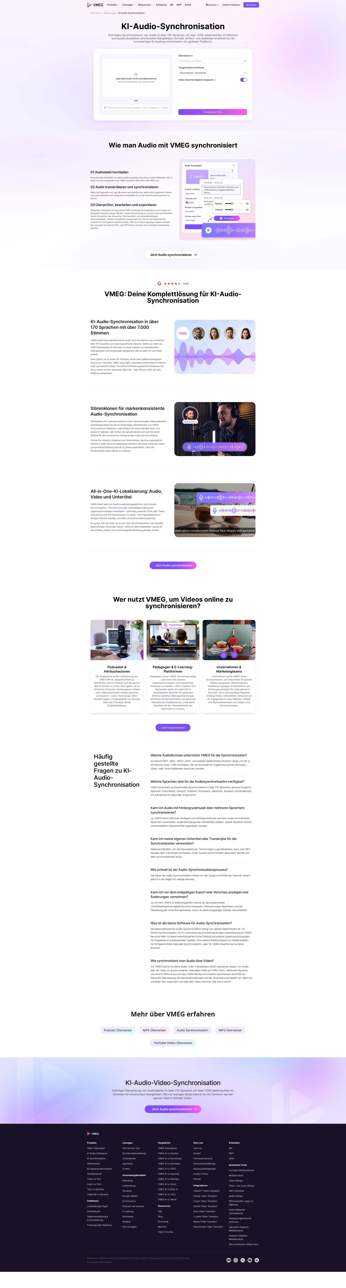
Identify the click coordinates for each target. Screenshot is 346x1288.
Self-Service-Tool (131, 1148)
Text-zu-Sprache (95, 1189)
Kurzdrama (127, 1216)
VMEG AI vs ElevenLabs (170, 1158)
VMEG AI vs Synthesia (169, 1163)
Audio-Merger (236, 1196)
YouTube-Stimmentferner (241, 1170)
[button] (113, 5)
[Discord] (229, 1260)
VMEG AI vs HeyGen (168, 1153)
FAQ (160, 1211)
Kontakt (197, 1153)
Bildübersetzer (236, 1175)
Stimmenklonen (98, 428)
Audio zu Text (94, 1184)
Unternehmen (129, 1158)
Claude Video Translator (205, 1196)
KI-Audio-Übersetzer (97, 1153)
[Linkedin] (257, 1260)
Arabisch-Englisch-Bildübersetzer (238, 1237)
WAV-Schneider (236, 1190)
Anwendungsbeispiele (134, 1175)
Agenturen (127, 1163)
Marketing (127, 1180)
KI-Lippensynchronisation (99, 1168)
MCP (231, 1153)
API (230, 1148)
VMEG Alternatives (167, 1148)
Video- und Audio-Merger (241, 1185)
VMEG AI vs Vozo (167, 1194)
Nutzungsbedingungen (204, 1168)
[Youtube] (250, 1260)
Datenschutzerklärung (204, 1163)
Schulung (127, 1190)
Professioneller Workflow (99, 1225)
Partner (197, 1179)
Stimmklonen (93, 1163)
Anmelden (251, 5)
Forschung (163, 1221)
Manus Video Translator (205, 1221)
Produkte (92, 1142)
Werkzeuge (109, 13)
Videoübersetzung (117, 507)
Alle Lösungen (129, 1226)
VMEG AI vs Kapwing (168, 1173)
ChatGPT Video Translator (206, 1190)
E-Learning (127, 1211)
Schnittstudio (93, 1211)
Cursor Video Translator (205, 1201)
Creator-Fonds (200, 1173)
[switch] (243, 80)
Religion (126, 1221)
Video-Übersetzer (96, 1148)
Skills (231, 1158)
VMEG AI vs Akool (167, 1184)
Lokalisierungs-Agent (97, 1206)
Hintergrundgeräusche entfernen (240, 1220)
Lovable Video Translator (205, 1216)
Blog (160, 1216)
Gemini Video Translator (205, 1206)
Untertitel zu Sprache (97, 1194)
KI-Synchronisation (96, 1158)
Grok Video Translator (204, 1211)
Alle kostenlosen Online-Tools (243, 1244)
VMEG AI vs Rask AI (168, 1189)
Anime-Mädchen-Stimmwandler (237, 1211)
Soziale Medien (130, 1196)
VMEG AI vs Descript (168, 1179)
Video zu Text (94, 1179)
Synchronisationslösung (134, 1153)
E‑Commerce (129, 1201)
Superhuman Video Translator (208, 1226)
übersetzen (96, 362)
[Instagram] (236, 1260)
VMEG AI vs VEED (167, 1168)
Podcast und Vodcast (133, 1206)
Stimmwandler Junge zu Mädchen (241, 1203)
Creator (126, 1168)
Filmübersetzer (94, 1173)
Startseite (96, 13)
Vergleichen (164, 1142)
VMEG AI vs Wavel (167, 1199)
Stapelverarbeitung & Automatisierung (97, 1218)
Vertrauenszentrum (202, 1158)
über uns (197, 1148)
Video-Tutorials (165, 1232)
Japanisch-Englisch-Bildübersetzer (239, 1229)
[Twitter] (243, 1260)
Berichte (162, 1226)
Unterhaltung (128, 1185)
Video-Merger (236, 1180)
